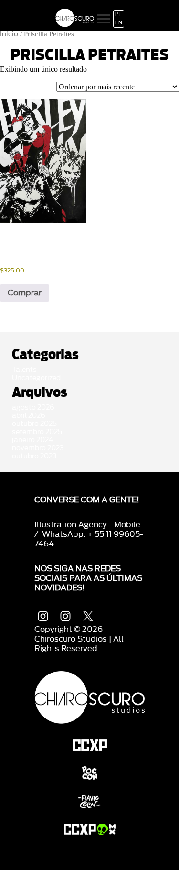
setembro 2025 (37, 432)
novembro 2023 (38, 448)
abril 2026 (28, 416)
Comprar (25, 292)
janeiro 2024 (32, 440)
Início (9, 34)
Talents (24, 370)
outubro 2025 (34, 424)
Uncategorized (36, 378)
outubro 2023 (34, 456)
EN (118, 23)
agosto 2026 (33, 407)
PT (118, 14)
